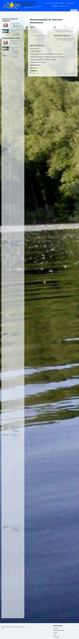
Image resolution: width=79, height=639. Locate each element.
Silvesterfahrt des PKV (16, 526)
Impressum (56, 628)
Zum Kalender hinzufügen (39, 35)
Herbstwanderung (15, 433)
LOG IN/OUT (62, 6)
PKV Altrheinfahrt (14, 54)
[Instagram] (74, 10)
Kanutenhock (58, 40)
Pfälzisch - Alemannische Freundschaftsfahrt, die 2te (16, 241)
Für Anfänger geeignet (60, 38)
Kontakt (56, 3)
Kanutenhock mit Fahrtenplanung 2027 (15, 427)
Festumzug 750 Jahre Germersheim (15, 23)
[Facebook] (72, 10)
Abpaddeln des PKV (15, 333)
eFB (68, 6)
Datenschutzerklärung (58, 630)
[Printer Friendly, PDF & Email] (33, 70)
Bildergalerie (55, 6)
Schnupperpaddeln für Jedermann (16, 30)
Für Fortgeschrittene (70, 38)
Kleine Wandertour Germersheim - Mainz (15, 148)
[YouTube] (76, 10)
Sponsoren (56, 636)
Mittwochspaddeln (66, 40)
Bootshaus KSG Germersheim (62, 30)
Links (54, 634)
